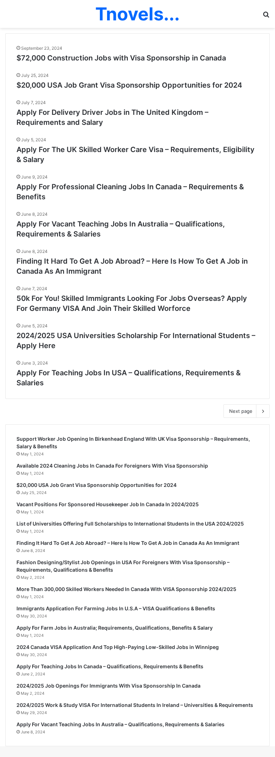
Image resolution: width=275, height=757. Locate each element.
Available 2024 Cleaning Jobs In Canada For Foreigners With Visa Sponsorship (112, 466)
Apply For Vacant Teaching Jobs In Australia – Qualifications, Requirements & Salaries (120, 724)
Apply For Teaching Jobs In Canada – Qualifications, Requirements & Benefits (109, 666)
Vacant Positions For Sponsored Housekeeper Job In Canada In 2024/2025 (107, 504)
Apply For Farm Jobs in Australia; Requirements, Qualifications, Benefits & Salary (114, 628)
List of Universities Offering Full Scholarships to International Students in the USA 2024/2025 (130, 524)
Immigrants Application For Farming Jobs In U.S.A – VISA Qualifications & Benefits (115, 608)
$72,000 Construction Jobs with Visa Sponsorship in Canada (121, 58)
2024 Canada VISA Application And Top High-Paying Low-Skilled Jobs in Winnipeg (117, 647)
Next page (240, 411)
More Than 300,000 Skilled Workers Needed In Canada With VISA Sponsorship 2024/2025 (126, 589)
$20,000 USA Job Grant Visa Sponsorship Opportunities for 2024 (129, 85)
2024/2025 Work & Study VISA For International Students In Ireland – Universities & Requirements (134, 705)
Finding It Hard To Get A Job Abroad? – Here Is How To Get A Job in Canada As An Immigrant (127, 543)
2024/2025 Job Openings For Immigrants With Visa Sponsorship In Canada (108, 686)
